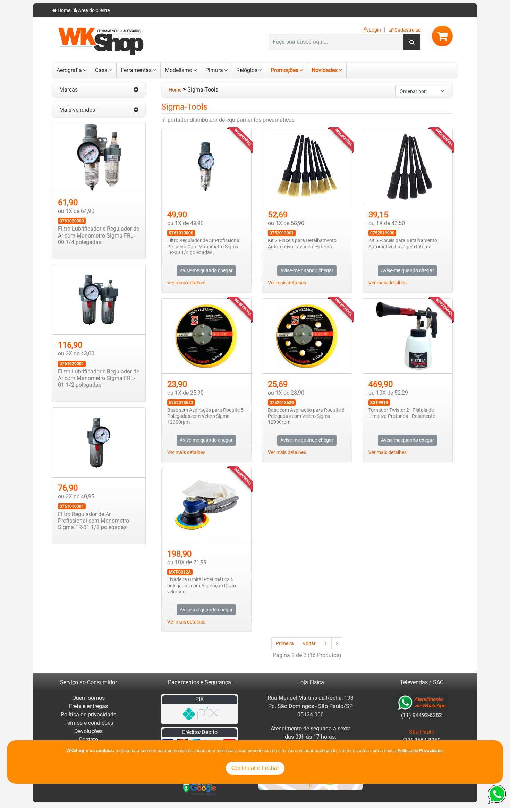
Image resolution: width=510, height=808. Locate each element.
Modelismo (178, 70)
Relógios (246, 70)
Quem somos (88, 698)
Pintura (214, 70)
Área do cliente (93, 11)
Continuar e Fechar (255, 768)
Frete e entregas (88, 706)
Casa (101, 70)
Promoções (284, 70)
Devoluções (88, 731)
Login (374, 30)
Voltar (309, 643)
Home (63, 11)
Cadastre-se (406, 30)
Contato (88, 739)
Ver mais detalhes (186, 283)
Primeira (285, 643)
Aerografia (69, 70)
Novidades (325, 70)
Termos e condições (88, 723)
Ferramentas (136, 70)
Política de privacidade (88, 714)
